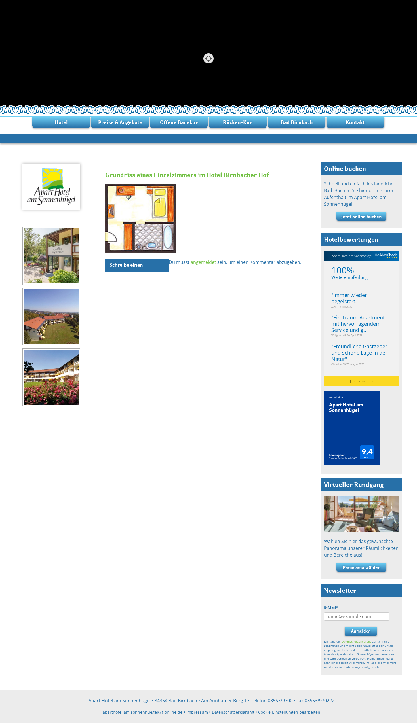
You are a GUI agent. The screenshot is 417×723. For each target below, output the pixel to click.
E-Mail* (331, 607)
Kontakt (355, 122)
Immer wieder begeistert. (349, 298)
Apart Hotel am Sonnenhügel (352, 256)
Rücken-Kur (237, 122)
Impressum (197, 712)
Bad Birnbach (297, 122)
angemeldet (203, 262)
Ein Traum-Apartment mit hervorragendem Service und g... (358, 323)
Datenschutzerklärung (356, 641)
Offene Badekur (179, 122)
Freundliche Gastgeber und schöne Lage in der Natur (359, 352)
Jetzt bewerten (361, 381)
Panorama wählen (361, 567)
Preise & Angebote (120, 122)
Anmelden (361, 631)
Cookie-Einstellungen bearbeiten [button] (289, 712)
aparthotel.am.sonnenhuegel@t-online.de (142, 712)
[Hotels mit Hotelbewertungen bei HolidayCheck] (385, 256)
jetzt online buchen (361, 216)
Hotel (61, 122)
